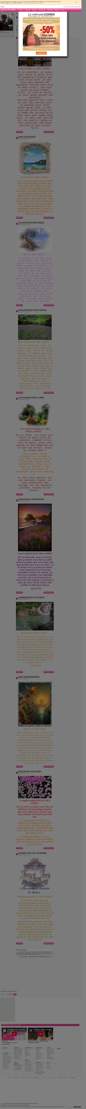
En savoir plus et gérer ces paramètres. (32, 3)
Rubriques (50, 9)
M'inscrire (66, 6)
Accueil (21, 9)
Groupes (34, 9)
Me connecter (71, 6)
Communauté (41, 9)
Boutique (57, 9)
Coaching (27, 9)
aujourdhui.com (8, 10)
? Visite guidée (78, 6)
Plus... (63, 9)
